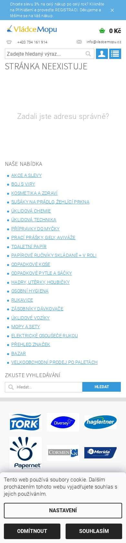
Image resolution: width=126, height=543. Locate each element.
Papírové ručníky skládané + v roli (54, 255)
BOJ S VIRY (23, 184)
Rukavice (22, 300)
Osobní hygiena (29, 291)
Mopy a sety (25, 326)
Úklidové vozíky (30, 317)
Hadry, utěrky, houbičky (40, 282)
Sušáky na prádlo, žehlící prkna (50, 201)
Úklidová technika (33, 219)
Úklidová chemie (31, 211)
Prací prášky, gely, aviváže (43, 237)
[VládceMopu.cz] (31, 28)
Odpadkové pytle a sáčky (41, 273)
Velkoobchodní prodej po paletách (54, 362)
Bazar (18, 353)
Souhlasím (94, 531)
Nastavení (63, 510)
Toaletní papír (29, 246)
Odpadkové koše (30, 264)
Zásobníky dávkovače (37, 308)
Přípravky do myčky (35, 228)
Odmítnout (32, 531)
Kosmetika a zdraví (34, 193)
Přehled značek (30, 344)
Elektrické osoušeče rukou (44, 335)
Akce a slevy (26, 175)
